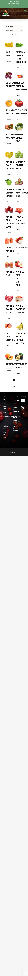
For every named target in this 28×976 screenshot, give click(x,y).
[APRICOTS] (9, 356)
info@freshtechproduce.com (14, 3)
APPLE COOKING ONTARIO (20, 309)
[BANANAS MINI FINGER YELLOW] (19, 326)
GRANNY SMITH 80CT (20, 165)
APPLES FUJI (10, 273)
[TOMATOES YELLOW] (9, 103)
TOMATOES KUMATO (11, 136)
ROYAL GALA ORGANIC (20, 220)
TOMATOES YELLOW (11, 112)
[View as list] (15, 34)
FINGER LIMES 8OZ (20, 138)
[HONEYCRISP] (19, 240)
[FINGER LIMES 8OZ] (19, 127)
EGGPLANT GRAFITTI (11, 84)
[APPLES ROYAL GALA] (9, 298)
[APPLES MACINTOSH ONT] (19, 182)
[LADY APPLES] (9, 240)
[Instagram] (23, 413)
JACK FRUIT (9, 54)
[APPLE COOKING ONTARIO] (19, 298)
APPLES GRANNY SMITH (10, 193)
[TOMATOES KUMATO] (9, 127)
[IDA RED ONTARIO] (9, 326)
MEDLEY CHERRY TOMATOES (21, 86)
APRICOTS (11, 364)
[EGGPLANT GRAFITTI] (9, 75)
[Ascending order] (21, 26)
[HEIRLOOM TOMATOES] (19, 103)
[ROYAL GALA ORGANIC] (19, 209)
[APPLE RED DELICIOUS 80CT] (9, 209)
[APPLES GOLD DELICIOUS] (9, 154)
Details (9, 61)
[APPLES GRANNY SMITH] (9, 182)
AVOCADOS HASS (21, 366)
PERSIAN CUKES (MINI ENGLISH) (21, 57)
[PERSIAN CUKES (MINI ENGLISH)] (19, 44)
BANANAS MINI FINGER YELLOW (21, 338)
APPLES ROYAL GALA (10, 309)
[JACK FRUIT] (9, 44)
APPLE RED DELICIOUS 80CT (11, 221)
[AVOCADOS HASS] (19, 356)
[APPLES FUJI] (9, 264)
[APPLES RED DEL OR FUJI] (19, 264)
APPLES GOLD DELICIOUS (11, 165)
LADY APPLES (10, 249)
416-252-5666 (4, 406)
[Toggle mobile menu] (25, 10)
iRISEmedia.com (13, 453)
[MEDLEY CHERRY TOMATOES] (19, 75)
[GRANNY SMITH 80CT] (19, 154)
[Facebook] (21, 413)
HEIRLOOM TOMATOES (21, 112)
